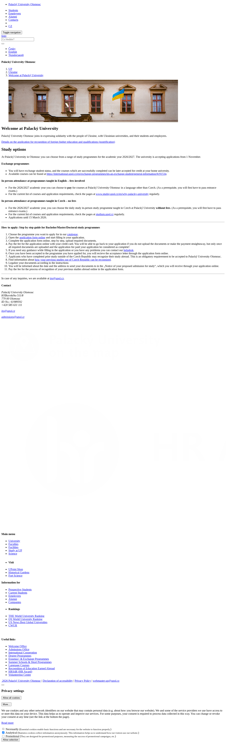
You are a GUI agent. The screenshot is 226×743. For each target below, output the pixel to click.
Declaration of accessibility (58, 680)
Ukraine (12, 72)
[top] (2, 684)
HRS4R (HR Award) (20, 671)
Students (13, 10)
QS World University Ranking (25, 619)
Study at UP (15, 550)
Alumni (12, 16)
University (14, 540)
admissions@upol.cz (12, 316)
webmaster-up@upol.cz (106, 680)
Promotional (12, 736)
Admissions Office (18, 649)
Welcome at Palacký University (25, 75)
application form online (32, 237)
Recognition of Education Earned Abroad (31, 668)
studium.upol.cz (105, 214)
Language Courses (18, 665)
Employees (14, 13)
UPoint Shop (15, 569)
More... (6, 704)
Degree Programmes (19, 655)
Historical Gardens (18, 572)
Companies (14, 602)
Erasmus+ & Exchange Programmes (28, 658)
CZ (10, 26)
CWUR (12, 625)
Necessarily (12, 729)
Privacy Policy (83, 680)
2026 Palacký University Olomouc (21, 680)
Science (12, 553)
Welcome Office (17, 646)
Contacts (13, 19)
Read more (7, 722)
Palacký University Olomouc (24, 4)
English (12, 51)
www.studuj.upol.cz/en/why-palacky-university (122, 193)
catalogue (72, 234)
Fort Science (15, 575)
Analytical (11, 732)
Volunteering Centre (19, 674)
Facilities (13, 547)
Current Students (17, 592)
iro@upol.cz (57, 278)
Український (16, 55)
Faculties (13, 544)
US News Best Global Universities (27, 622)
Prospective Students (20, 589)
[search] (2, 43)
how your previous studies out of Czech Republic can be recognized (73, 259)
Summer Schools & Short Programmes (30, 662)
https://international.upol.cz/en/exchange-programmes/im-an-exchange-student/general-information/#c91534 (106, 173)
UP (10, 68)
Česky (12, 48)
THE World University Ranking (26, 615)
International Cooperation (22, 652)
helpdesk (128, 250)
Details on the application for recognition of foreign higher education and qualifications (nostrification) (58, 141)
